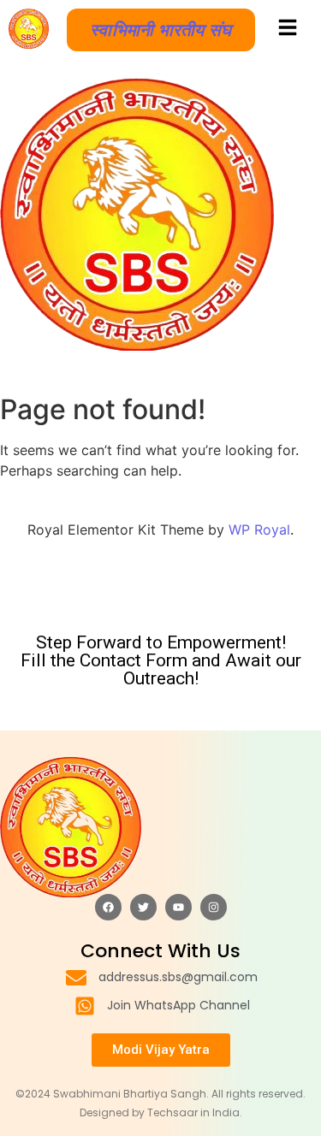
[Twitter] (143, 907)
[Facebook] (108, 907)
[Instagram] (213, 907)
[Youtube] (178, 907)
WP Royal (259, 529)
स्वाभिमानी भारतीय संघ (161, 30)
